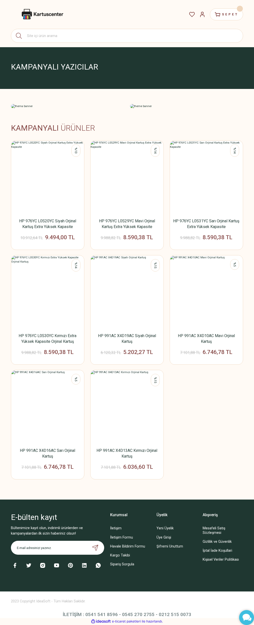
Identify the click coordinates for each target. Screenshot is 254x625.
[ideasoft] (101, 621)
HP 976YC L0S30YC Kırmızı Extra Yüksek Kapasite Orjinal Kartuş (47, 338)
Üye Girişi (164, 537)
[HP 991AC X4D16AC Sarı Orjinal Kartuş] (47, 406)
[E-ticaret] (126, 621)
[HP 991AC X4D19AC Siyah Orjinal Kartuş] (127, 291)
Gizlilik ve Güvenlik (217, 542)
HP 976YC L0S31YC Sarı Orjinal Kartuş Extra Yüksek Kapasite (206, 224)
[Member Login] (202, 14)
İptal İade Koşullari (217, 550)
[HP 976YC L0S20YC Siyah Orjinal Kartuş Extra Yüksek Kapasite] (47, 177)
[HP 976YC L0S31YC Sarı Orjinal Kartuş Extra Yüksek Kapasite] (206, 177)
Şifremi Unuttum (170, 546)
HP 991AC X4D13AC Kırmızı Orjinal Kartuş (126, 453)
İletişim (116, 528)
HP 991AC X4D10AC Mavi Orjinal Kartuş (206, 338)
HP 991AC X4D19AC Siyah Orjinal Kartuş (127, 338)
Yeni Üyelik (165, 528)
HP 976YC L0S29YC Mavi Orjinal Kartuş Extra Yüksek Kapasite (127, 224)
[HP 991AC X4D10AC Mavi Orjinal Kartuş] (206, 291)
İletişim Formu (121, 537)
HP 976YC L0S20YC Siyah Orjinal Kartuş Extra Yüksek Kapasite (47, 224)
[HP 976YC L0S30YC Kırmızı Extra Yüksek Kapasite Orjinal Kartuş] (47, 291)
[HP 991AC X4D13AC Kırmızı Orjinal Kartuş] (127, 406)
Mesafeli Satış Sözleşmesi (214, 530)
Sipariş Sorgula (122, 564)
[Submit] (95, 548)
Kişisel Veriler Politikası (221, 559)
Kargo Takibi (120, 555)
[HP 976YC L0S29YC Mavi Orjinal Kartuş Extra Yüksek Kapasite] (127, 177)
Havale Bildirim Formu (127, 546)
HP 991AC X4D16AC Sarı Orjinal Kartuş (47, 453)
